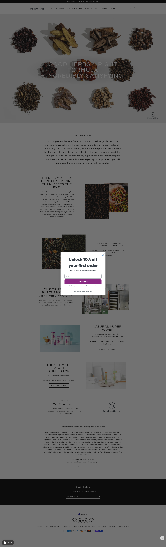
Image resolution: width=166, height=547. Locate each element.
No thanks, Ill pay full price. (83, 291)
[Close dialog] (103, 254)
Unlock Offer (83, 281)
